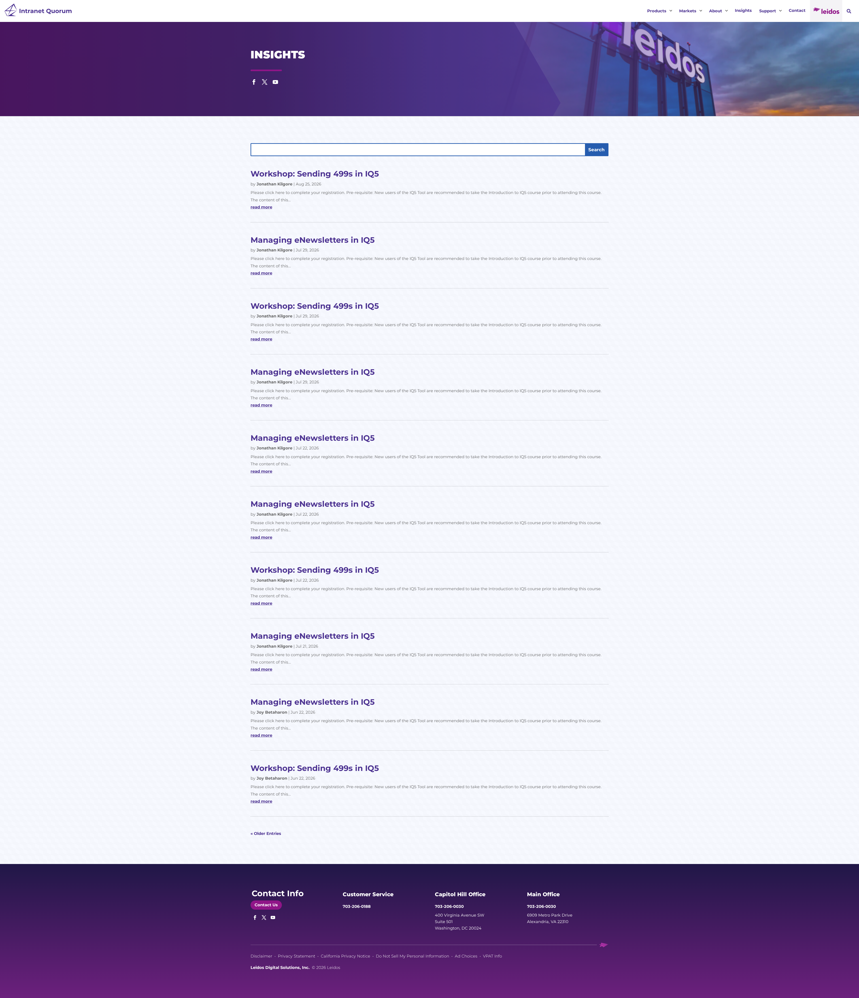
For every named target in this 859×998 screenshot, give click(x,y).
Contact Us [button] (266, 904)
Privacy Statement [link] (296, 956)
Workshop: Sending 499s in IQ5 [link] (315, 174)
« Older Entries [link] (266, 833)
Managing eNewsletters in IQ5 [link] (313, 240)
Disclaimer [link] (261, 956)
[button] (254, 80)
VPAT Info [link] (492, 956)
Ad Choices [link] (466, 956)
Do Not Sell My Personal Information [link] (412, 956)
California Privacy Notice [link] (345, 956)
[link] (38, 11)
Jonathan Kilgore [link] (274, 184)
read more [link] (261, 207)
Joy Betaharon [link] (272, 712)
